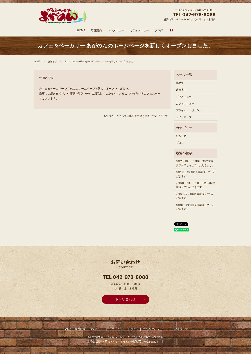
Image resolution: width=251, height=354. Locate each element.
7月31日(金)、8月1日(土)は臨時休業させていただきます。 (195, 185)
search (171, 30)
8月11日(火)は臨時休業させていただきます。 (196, 174)
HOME (81, 30)
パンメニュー (115, 30)
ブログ (159, 30)
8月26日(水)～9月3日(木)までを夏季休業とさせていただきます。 (195, 163)
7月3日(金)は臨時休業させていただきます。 (195, 196)
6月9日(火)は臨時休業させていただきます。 (195, 207)
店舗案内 (96, 30)
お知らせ (52, 61)
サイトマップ (183, 117)
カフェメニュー (139, 30)
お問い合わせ (125, 299)
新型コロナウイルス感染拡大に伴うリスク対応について (135, 116)
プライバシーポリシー (189, 110)
